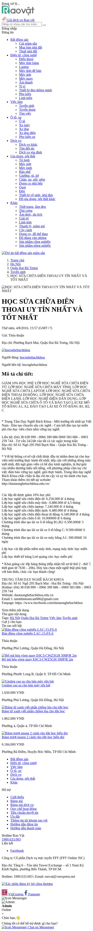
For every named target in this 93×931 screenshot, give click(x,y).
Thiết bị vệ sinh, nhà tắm (36, 195)
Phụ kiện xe (27, 137)
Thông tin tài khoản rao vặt (28, 820)
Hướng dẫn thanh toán (25, 828)
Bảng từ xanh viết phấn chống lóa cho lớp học (33, 711)
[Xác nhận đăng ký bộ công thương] (27, 884)
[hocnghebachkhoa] (16, 350)
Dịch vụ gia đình (30, 152)
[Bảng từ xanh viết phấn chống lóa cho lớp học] (35, 707)
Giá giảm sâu (28, 43)
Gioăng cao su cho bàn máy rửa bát (26, 685)
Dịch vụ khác (28, 144)
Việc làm (55, 618)
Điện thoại (26, 59)
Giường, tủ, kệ (29, 175)
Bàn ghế (24, 172)
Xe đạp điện (27, 133)
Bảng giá (16, 801)
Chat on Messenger (40, 927)
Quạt (22, 187)
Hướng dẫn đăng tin (24, 824)
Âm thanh (26, 82)
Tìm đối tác (27, 148)
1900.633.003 (11, 839)
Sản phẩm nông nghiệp (35, 245)
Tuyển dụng (27, 109)
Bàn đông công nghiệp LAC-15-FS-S (27, 633)
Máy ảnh (25, 74)
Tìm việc (25, 113)
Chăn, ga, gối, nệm (32, 179)
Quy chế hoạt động (23, 809)
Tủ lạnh (24, 160)
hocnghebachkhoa (32, 357)
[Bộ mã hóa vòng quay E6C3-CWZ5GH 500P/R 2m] (39, 655)
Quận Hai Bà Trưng (24, 268)
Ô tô (22, 121)
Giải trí (24, 218)
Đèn (22, 191)
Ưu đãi (15, 816)
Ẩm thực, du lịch (30, 214)
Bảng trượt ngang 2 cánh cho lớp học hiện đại (33, 737)
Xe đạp (24, 129)
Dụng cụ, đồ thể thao (33, 234)
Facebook (17, 850)
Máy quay (26, 78)
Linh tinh (25, 222)
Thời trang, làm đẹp (32, 207)
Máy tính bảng (29, 63)
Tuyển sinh (26, 105)
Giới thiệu (17, 797)
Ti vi (22, 86)
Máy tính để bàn (30, 71)
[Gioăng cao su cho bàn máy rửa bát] (28, 681)
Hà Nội (15, 264)
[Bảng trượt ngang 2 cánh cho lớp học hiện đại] (35, 733)
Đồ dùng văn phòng (32, 238)
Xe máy (24, 125)
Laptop (24, 67)
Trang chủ (17, 260)
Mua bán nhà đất (30, 47)
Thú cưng (25, 210)
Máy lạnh (25, 168)
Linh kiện (25, 98)
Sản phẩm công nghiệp (34, 241)
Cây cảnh (25, 230)
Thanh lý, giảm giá (32, 226)
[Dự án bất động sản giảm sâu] (23, 253)
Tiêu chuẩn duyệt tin (24, 812)
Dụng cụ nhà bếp (31, 183)
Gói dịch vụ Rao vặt (20, 20)
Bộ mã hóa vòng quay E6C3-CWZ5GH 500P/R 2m (37, 659)
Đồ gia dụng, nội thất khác (37, 199)
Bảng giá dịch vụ (22, 805)
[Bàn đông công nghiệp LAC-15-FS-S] (29, 629)
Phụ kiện (25, 94)
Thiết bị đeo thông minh (35, 90)
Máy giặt (25, 164)
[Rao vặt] (18, 14)
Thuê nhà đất (28, 51)
